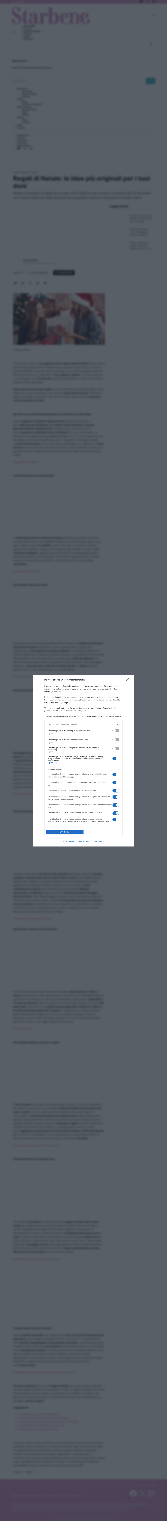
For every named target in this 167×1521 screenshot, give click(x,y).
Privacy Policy (98, 841)
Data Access (83, 841)
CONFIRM (65, 832)
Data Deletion (68, 841)
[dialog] (83, 760)
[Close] (128, 680)
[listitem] (83, 724)
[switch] (115, 730)
